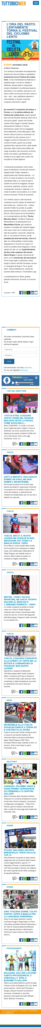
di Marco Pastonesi (11, 68)
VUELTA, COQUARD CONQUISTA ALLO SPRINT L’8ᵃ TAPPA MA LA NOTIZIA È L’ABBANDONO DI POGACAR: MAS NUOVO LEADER (20, 663)
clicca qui (28, 367)
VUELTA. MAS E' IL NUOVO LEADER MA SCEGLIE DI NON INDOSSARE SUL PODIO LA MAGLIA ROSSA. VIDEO (19, 539)
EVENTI (8, 64)
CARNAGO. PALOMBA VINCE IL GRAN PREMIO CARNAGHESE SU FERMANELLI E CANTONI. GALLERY (20, 790)
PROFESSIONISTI (14, 948)
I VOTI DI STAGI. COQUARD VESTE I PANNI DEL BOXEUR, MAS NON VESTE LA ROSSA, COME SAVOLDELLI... (19, 419)
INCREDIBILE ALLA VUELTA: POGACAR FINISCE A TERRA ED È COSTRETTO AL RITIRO (20, 727)
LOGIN (9, 361)
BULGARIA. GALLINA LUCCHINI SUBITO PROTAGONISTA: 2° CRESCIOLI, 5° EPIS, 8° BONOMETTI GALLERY (20, 976)
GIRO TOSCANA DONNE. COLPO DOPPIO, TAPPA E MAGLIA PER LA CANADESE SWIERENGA (20, 914)
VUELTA (10, 452)
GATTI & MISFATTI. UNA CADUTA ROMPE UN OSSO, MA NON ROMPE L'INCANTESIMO (20, 479)
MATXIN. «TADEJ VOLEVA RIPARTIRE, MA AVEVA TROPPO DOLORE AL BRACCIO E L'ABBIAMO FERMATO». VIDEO (20, 600)
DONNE (10, 825)
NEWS (9, 700)
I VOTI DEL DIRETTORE (16, 391)
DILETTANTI (12, 761)
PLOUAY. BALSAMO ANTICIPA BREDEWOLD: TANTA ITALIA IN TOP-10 (20, 853)
